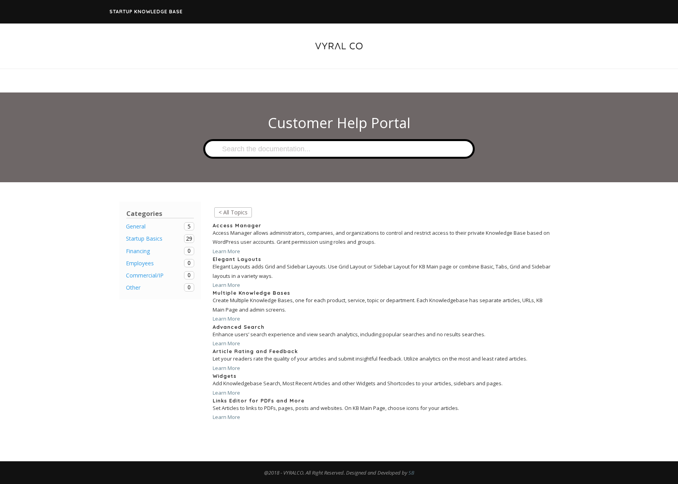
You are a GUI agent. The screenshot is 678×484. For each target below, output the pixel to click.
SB (411, 472)
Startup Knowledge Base (146, 12)
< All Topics (233, 212)
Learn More (226, 251)
